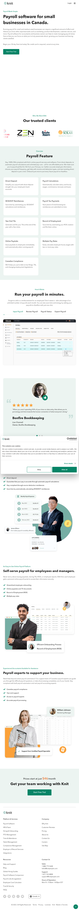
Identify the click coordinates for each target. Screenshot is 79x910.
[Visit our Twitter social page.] (4, 896)
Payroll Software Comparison (13, 875)
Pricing (44, 831)
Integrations (7, 853)
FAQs (5, 890)
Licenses (48, 905)
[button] (75, 3)
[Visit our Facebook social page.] (18, 896)
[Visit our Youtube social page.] (22, 896)
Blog (4, 868)
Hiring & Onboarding (10, 831)
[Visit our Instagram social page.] (13, 896)
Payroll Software (9, 824)
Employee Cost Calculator (12, 882)
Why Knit (45, 824)
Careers (44, 842)
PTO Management (9, 835)
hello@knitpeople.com (50, 868)
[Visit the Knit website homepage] (8, 3)
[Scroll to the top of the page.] (75, 906)
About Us (45, 835)
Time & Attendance (10, 838)
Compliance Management (12, 846)
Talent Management (10, 842)
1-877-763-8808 (47, 874)
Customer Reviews (48, 827)
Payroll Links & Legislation (12, 879)
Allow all (64, 469)
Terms (35, 905)
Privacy (40, 905)
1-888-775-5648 (47, 866)
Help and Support (9, 864)
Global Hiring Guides (10, 871)
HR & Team (7, 827)
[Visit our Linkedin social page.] (9, 896)
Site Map (45, 846)
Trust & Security (8, 886)
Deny (39, 469)
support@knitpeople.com (51, 877)
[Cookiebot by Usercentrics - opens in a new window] (68, 439)
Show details (68, 463)
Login (70, 3)
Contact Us (46, 838)
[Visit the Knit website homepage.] (7, 812)
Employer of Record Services (13, 849)
